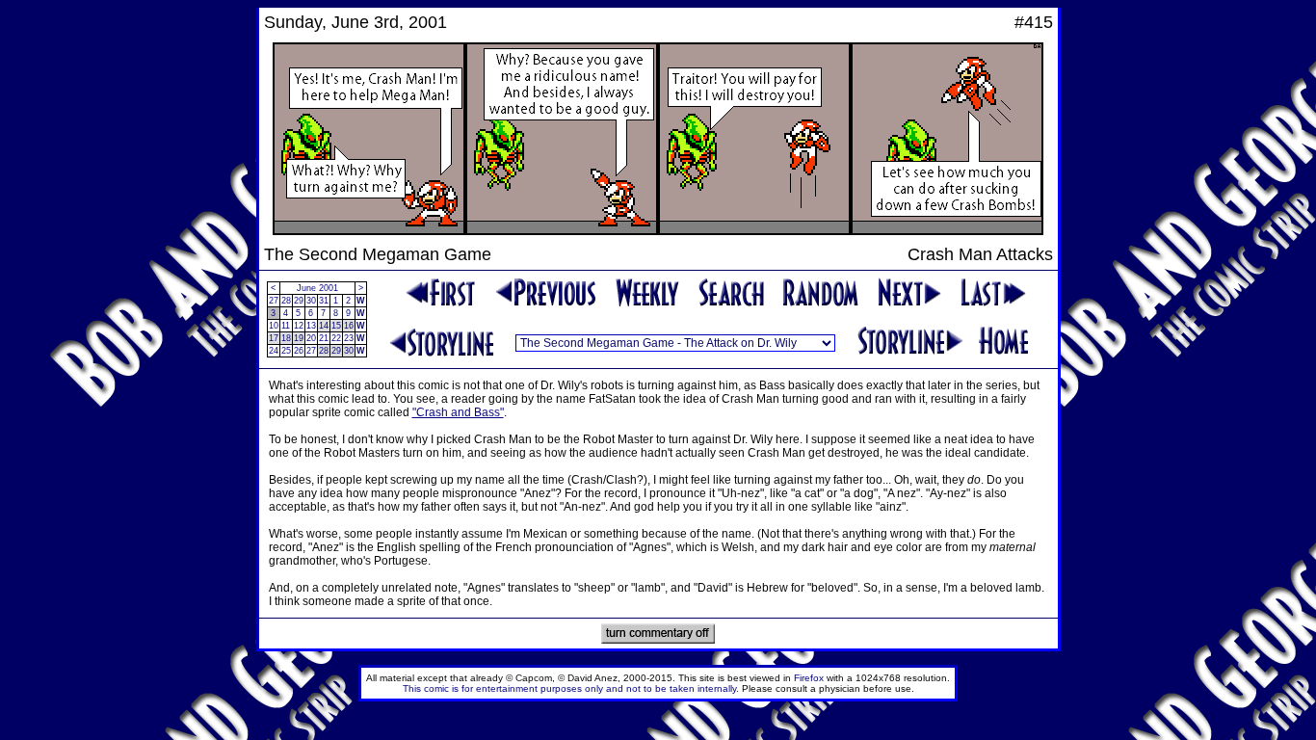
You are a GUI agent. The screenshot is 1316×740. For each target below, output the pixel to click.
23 (349, 338)
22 (336, 338)
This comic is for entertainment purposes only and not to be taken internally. (571, 688)
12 (298, 325)
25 (286, 351)
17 (273, 338)
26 (298, 351)
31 (324, 300)
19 (298, 338)
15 (336, 325)
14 (324, 325)
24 (273, 351)
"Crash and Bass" (458, 412)
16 (349, 325)
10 (273, 325)
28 (286, 300)
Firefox (809, 678)
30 (311, 300)
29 (298, 300)
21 (324, 338)
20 (311, 338)
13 (311, 325)
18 (286, 338)
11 (285, 325)
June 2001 (317, 288)
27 (273, 300)
